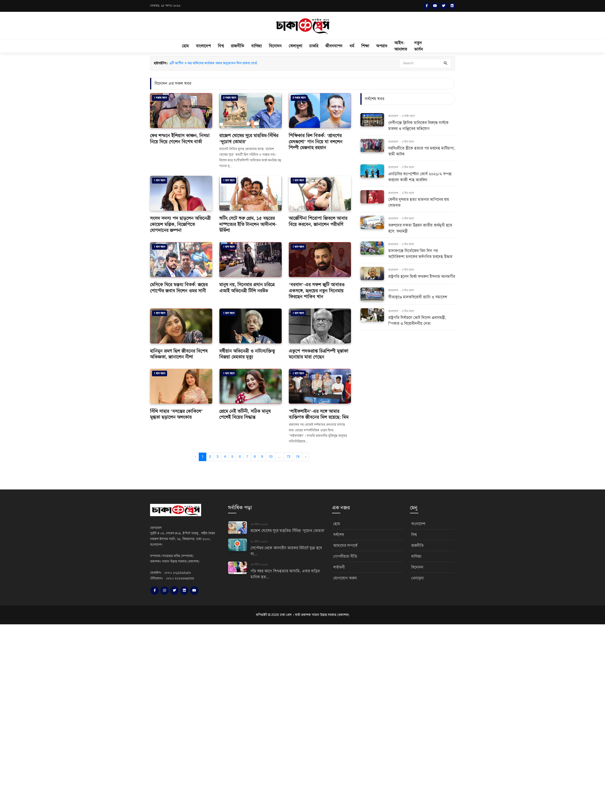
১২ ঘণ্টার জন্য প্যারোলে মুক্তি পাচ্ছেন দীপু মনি (199, 63)
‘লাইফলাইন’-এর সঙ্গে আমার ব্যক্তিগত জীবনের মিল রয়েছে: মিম (319, 414)
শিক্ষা (365, 45)
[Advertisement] (142, 708)
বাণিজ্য (256, 45)
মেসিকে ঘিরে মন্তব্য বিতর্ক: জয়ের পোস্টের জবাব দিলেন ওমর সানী (179, 288)
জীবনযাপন (333, 45)
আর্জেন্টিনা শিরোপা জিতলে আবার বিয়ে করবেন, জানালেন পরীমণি (318, 221)
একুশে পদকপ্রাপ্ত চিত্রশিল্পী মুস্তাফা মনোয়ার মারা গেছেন (318, 354)
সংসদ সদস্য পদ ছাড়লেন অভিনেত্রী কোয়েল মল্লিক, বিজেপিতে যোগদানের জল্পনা (180, 224)
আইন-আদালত (400, 46)
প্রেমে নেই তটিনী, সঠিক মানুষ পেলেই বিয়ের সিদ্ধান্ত (245, 414)
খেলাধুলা (295, 45)
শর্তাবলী (339, 567)
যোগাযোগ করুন (345, 578)
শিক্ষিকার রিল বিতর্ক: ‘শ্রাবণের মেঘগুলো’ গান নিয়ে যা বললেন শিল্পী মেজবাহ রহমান (315, 141)
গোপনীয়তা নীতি (345, 556)
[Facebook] (426, 5)
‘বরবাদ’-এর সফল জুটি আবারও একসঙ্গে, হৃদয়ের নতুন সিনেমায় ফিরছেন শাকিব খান (317, 291)
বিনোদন (275, 45)
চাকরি (313, 45)
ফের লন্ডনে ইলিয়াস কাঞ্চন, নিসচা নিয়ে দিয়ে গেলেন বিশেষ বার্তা (180, 139)
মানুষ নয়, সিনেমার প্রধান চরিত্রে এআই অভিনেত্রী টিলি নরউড (247, 288)
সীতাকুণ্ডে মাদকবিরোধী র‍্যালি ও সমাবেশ (417, 297)
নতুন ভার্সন (418, 46)
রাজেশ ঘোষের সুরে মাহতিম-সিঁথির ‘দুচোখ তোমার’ (288, 530)
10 (270, 456)
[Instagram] (164, 590)
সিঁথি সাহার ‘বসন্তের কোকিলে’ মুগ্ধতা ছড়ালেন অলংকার (176, 414)
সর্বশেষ (338, 534)
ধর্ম (352, 45)
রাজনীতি (237, 45)
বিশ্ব (221, 45)
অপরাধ (381, 45)
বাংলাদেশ (203, 45)
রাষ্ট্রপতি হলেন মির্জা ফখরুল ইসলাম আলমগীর (421, 276)
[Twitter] (443, 5)
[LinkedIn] (452, 5)
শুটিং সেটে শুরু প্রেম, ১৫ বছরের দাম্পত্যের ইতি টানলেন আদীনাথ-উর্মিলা (248, 224)
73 (288, 456)
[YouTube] (435, 5)
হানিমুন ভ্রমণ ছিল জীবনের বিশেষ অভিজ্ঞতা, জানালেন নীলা (178, 354)
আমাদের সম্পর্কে (345, 545)
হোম (185, 45)
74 (297, 456)
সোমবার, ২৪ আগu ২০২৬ (165, 6)
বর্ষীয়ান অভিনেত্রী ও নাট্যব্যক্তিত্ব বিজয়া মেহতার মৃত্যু (247, 354)
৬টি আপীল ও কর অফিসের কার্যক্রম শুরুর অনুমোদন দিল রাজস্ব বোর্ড (213, 68)
